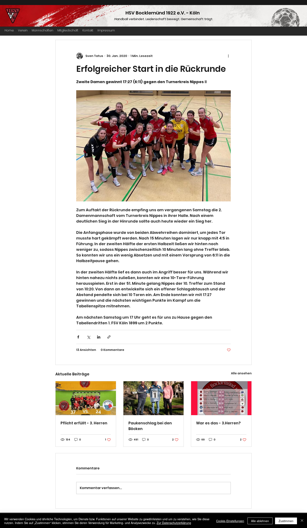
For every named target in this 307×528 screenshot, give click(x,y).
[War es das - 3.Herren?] (221, 398)
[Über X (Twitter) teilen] (88, 337)
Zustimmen (286, 521)
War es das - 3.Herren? (218, 423)
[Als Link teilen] (109, 337)
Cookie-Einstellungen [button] (230, 521)
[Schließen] (301, 521)
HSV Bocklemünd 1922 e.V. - (158, 13)
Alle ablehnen (260, 521)
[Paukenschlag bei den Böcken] (153, 398)
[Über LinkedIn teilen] (99, 337)
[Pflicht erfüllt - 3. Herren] (86, 398)
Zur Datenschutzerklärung (174, 523)
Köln (195, 13)
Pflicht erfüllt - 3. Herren (84, 423)
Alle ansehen (241, 373)
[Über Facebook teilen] (78, 337)
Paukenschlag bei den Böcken (150, 425)
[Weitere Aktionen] (228, 55)
